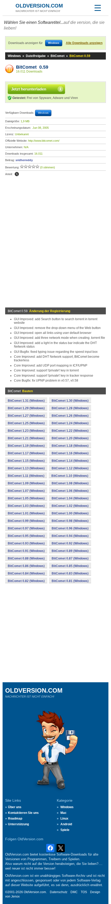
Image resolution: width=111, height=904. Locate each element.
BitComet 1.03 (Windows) (26, 506)
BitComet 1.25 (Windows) (26, 423)
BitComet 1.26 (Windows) (70, 416)
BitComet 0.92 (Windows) (70, 543)
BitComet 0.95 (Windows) (26, 536)
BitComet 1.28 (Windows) (70, 408)
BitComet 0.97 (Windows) (26, 528)
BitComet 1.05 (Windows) (26, 498)
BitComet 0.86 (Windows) (26, 566)
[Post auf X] (17, 174)
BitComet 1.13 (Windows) (26, 468)
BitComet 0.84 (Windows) (26, 573)
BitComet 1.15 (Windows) (26, 461)
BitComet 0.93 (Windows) (26, 543)
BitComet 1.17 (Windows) (26, 453)
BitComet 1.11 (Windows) (26, 476)
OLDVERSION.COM (39, 6)
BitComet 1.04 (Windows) (70, 498)
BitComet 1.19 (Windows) (26, 446)
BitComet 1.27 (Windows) (26, 416)
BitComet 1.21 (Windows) (26, 438)
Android (66, 824)
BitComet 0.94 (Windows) (70, 536)
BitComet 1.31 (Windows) (26, 401)
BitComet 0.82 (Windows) (26, 581)
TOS (84, 892)
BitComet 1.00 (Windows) (70, 513)
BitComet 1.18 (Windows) (70, 446)
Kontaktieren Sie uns (23, 813)
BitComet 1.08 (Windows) (70, 483)
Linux (64, 818)
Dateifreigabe (36, 56)
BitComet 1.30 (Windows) (70, 401)
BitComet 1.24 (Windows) (70, 423)
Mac (63, 813)
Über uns (14, 807)
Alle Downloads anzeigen (84, 43)
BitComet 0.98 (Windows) (70, 521)
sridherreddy (24, 160)
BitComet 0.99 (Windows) (26, 521)
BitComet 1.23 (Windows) (26, 431)
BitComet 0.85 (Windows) (70, 566)
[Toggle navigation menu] (97, 7)
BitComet (58, 56)
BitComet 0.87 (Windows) (70, 558)
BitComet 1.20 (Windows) (70, 438)
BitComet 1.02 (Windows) (70, 506)
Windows (14, 56)
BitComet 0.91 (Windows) (26, 551)
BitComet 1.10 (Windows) (69, 476)
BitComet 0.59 (32, 67)
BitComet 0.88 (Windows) (26, 558)
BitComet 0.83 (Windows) (70, 573)
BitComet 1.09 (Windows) (26, 483)
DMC (74, 892)
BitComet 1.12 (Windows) (70, 468)
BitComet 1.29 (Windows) (26, 408)
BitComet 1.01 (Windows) (26, 513)
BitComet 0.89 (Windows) (70, 551)
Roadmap (15, 818)
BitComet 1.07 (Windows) (26, 491)
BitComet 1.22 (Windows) (70, 431)
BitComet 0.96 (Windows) (70, 528)
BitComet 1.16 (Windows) (70, 453)
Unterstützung (18, 824)
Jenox (15, 896)
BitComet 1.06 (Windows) (70, 491)
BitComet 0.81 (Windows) (70, 581)
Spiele (64, 830)
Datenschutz (58, 892)
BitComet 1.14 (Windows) (70, 461)
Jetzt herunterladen (28, 89)
